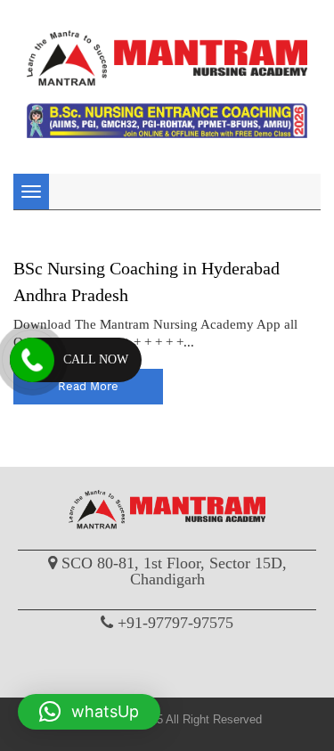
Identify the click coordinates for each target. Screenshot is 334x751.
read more (88, 386)
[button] (89, 712)
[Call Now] (32, 360)
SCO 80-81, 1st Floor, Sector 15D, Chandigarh (174, 571)
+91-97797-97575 (175, 623)
